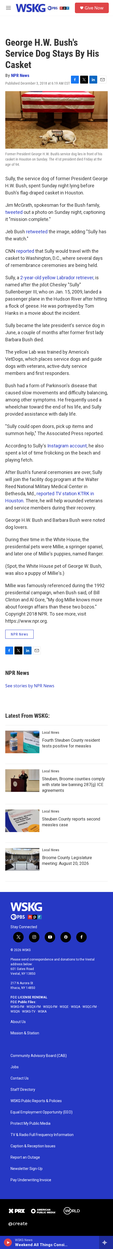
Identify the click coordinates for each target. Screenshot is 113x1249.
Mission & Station (25, 1033)
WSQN (15, 1011)
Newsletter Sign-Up (27, 1169)
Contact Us (20, 1078)
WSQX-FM (34, 1007)
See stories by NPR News (29, 686)
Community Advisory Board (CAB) (39, 1056)
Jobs (15, 1067)
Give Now (94, 8)
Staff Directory (23, 1090)
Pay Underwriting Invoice (31, 1180)
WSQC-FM (90, 1007)
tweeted (14, 212)
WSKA (42, 1011)
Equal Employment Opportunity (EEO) (42, 1112)
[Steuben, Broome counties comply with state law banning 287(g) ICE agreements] (22, 780)
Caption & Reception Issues (33, 1146)
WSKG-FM (17, 1007)
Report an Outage (25, 1157)
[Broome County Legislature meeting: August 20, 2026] (22, 859)
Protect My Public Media (30, 1124)
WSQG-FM (50, 1007)
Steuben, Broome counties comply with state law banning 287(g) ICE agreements (73, 784)
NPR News (20, 75)
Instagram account (67, 445)
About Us (18, 1022)
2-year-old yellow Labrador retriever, (57, 277)
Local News (50, 732)
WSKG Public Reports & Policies (36, 1101)
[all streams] (106, 1242)
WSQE (64, 1007)
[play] (8, 1242)
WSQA (75, 1007)
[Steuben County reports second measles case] (22, 820)
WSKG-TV (28, 1011)
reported (25, 251)
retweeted (37, 231)
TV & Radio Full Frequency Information (42, 1135)
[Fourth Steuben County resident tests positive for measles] (22, 742)
